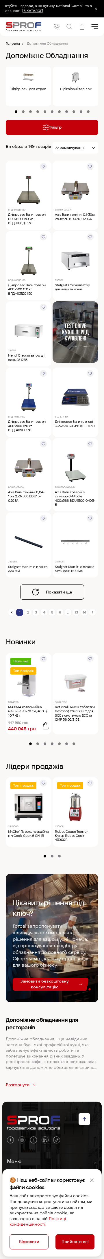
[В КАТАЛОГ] (32, 10)
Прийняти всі (75, 1241)
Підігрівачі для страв (28, 89)
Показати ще (59, 592)
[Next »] (92, 612)
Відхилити (29, 1241)
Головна (13, 43)
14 (84, 612)
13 (76, 612)
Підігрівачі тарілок (76, 89)
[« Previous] (11, 612)
